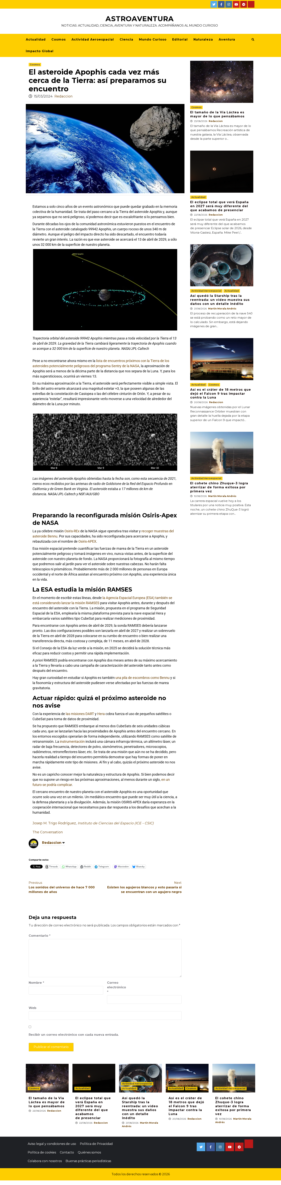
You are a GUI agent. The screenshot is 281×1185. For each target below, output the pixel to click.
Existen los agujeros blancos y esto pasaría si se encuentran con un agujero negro (144, 887)
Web (32, 1008)
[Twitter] (213, 4)
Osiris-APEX (87, 541)
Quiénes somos (89, 1152)
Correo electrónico (116, 987)
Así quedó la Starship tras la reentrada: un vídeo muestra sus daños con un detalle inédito (220, 300)
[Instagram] (228, 4)
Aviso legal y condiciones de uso (52, 1144)
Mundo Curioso (152, 39)
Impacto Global (40, 51)
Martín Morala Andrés (222, 308)
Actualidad (36, 39)
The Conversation (47, 832)
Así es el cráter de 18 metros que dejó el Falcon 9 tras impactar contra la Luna (220, 393)
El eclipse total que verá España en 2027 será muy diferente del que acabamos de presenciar (219, 206)
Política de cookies (42, 1152)
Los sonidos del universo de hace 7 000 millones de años (62, 887)
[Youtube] (236, 4)
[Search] (252, 39)
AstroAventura (140, 19)
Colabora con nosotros (45, 1161)
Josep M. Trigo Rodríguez (54, 823)
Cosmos (58, 39)
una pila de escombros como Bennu (142, 678)
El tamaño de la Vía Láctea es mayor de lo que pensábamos (217, 114)
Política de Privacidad (96, 1144)
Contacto (67, 1152)
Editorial (180, 39)
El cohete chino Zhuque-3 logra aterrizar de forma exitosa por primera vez (219, 487)
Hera (101, 714)
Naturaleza (203, 39)
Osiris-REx (72, 531)
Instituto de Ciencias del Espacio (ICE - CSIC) (116, 823)
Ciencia (126, 39)
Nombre (36, 983)
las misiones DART (80, 714)
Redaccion (63, 96)
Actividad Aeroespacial (92, 39)
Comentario (39, 935)
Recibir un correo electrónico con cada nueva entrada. (74, 1034)
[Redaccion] (33, 843)
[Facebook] (221, 4)
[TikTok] (251, 4)
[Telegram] (243, 4)
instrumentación (72, 741)
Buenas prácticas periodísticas (88, 1161)
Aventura (227, 39)
